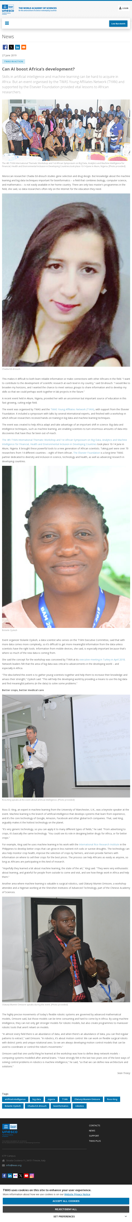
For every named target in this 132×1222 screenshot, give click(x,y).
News (92, 1130)
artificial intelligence (15, 1099)
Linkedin (10, 1175)
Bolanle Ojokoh (13, 1105)
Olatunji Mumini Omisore (87, 1099)
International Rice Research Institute (99, 844)
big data (36, 1099)
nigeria (51, 1099)
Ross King (112, 1099)
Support (94, 1136)
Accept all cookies (66, 1201)
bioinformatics (60, 1105)
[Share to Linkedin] (17, 47)
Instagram (32, 1175)
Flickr (15, 1175)
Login (125, 8)
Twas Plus (95, 1141)
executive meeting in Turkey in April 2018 (102, 659)
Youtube (26, 1175)
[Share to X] (11, 47)
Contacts (94, 1125)
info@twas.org (13, 1165)
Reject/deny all (66, 1209)
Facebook (4, 1175)
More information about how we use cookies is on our (46, 1194)
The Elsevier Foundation (86, 452)
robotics (79, 1105)
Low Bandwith (118, 23)
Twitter (21, 1175)
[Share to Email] (23, 47)
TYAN (65, 1099)
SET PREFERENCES (64, 1216)
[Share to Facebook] (5, 47)
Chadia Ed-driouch (37, 1105)
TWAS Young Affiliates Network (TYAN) (72, 409)
